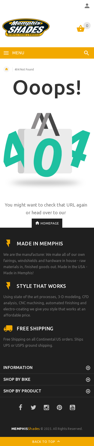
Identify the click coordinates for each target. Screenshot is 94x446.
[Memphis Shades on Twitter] (33, 408)
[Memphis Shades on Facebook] (20, 408)
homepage (50, 223)
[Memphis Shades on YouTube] (72, 408)
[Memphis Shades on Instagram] (46, 408)
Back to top (44, 442)
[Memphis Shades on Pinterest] (59, 408)
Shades (25, 429)
